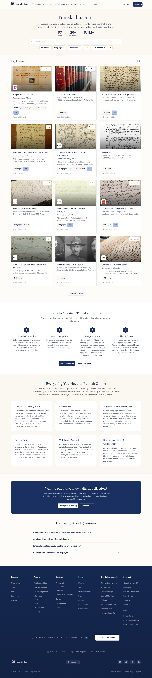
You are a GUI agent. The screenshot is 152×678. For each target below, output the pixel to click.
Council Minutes (107, 596)
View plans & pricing (68, 506)
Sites (13, 587)
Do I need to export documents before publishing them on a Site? (62, 532)
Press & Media (129, 596)
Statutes (126, 600)
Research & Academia (64, 595)
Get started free (67, 363)
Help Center (83, 604)
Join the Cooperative (131, 591)
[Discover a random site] (110, 47)
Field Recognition (40, 587)
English (73, 662)
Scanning (15, 596)
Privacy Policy (128, 616)
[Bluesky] (132, 662)
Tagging (37, 612)
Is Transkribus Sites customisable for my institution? (57, 546)
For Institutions (48, 4)
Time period (73, 48)
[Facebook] (139, 662)
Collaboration (39, 607)
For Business (92, 4)
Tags (86, 48)
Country (44, 48)
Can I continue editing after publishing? (51, 539)
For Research (62, 4)
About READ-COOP (130, 583)
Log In (128, 4)
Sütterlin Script (107, 591)
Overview (38, 4)
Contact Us (127, 604)
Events (81, 600)
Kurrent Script (106, 587)
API (12, 591)
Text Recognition (40, 583)
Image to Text (106, 609)
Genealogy (60, 599)
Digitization (60, 607)
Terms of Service (115, 672)
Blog (80, 596)
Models (81, 583)
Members (127, 587)
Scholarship (83, 609)
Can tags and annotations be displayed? (51, 552)
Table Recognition (41, 591)
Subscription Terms (131, 624)
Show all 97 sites (76, 293)
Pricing (122, 4)
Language (58, 48)
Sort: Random (98, 48)
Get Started (137, 4)
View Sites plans (85, 363)
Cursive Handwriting (109, 583)
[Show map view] (138, 61)
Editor (36, 603)
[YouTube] (126, 662)
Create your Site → (104, 27)
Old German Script (108, 600)
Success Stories (84, 591)
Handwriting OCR (108, 613)
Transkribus (16, 583)
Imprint (138, 672)
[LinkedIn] (120, 662)
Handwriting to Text (108, 604)
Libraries (59, 590)
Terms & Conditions (131, 620)
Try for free (86, 506)
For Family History (77, 4)
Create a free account (107, 637)
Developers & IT (62, 603)
